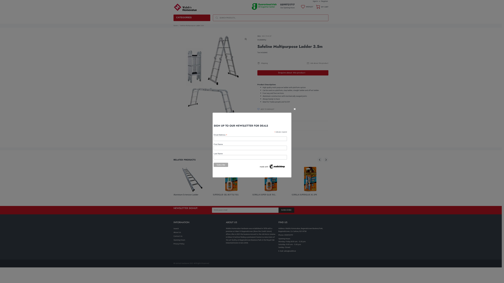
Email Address (220, 135)
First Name (218, 144)
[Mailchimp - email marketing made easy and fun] (272, 166)
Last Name (218, 154)
